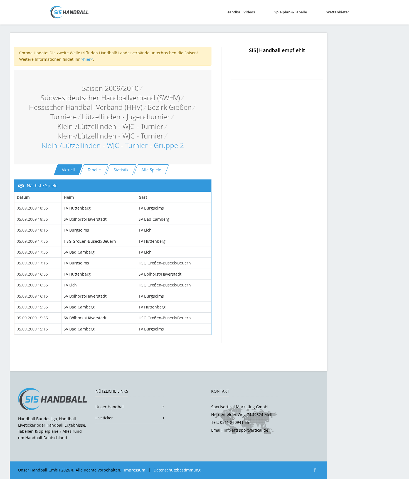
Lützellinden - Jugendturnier (126, 116)
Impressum (134, 470)
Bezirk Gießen (169, 107)
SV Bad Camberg (154, 219)
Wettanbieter (337, 11)
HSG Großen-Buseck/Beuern (90, 241)
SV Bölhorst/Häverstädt (85, 219)
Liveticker (104, 417)
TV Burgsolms (151, 208)
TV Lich (145, 230)
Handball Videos (240, 11)
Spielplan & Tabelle (290, 11)
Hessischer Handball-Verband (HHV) (85, 107)
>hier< (87, 59)
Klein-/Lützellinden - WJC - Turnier (110, 126)
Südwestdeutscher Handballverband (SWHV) (110, 97)
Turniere (63, 116)
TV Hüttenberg (77, 208)
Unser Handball (110, 406)
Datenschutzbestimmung (177, 470)
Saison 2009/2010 (110, 88)
